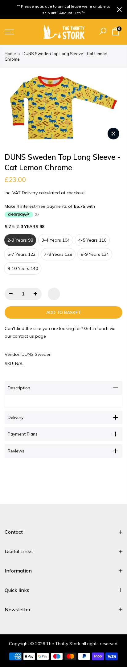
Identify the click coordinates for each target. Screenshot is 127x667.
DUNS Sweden (36, 354)
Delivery (30, 192)
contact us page (29, 336)
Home (10, 53)
